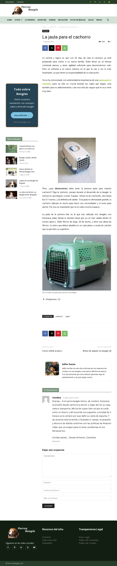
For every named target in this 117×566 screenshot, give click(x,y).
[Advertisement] (77, 10)
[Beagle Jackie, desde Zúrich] (11, 160)
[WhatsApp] (65, 48)
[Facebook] (90, 2)
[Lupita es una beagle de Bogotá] (11, 183)
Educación (63, 20)
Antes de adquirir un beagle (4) (97, 351)
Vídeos (99, 20)
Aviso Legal (84, 537)
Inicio (44, 27)
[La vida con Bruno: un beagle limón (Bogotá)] (11, 195)
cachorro (59, 316)
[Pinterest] (95, 2)
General (52, 27)
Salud (91, 20)
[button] (107, 20)
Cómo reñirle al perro (52, 351)
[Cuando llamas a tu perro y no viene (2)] (11, 149)
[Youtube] (109, 2)
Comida (52, 20)
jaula (68, 316)
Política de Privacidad (88, 540)
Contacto (20, 2)
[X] (104, 2)
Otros (17, 20)
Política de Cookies (87, 543)
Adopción (42, 20)
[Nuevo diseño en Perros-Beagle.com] (11, 172)
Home (9, 20)
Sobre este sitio (49, 540)
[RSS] (100, 2)
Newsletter (10, 2)
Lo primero (30, 20)
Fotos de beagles (78, 20)
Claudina (56, 397)
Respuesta (56, 441)
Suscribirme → (22, 115)
